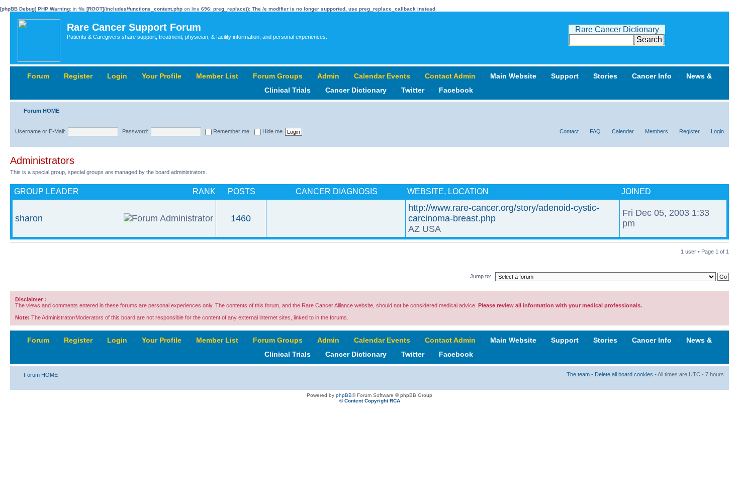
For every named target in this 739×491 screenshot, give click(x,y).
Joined (636, 191)
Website (425, 191)
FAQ (595, 131)
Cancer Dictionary (356, 90)
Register (78, 76)
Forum (38, 76)
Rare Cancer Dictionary (617, 29)
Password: (135, 131)
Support (565, 76)
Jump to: (480, 276)
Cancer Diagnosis (337, 191)
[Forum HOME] (40, 38)
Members (656, 131)
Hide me (272, 131)
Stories (605, 76)
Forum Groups (278, 76)
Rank (204, 191)
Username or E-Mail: (40, 131)
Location (468, 191)
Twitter (412, 90)
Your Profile (161, 76)
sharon (29, 218)
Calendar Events (382, 76)
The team (578, 374)
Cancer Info (652, 76)
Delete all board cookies (624, 374)
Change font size (716, 108)
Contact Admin (450, 76)
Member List (217, 76)
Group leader (46, 191)
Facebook (456, 90)
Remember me (230, 131)
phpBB (344, 395)
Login (117, 76)
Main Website (513, 76)
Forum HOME (41, 111)
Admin (328, 76)
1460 (241, 218)
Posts (241, 191)
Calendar (623, 131)
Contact (569, 131)
